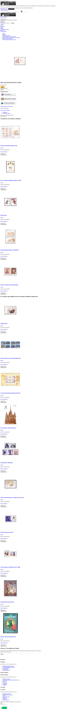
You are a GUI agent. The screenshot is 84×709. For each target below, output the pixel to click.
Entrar (1, 151)
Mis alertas (5, 698)
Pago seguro (5, 680)
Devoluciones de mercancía (8, 694)
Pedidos (4, 695)
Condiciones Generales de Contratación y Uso (11, 679)
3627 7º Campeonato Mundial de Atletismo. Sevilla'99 (10, 180)
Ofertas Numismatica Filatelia (8, 666)
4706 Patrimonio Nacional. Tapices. (7, 601)
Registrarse (8, 110)
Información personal (6, 693)
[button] (42, 17)
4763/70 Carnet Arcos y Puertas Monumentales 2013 (10, 358)
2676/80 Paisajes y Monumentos (6, 462)
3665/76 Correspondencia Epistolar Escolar (8, 145)
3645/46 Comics (3, 215)
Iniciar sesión (2, 110)
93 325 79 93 (25, 12)
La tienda (4, 685)
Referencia (2, 116)
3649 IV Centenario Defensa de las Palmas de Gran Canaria (12, 497)
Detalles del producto (6, 113)
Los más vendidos (6, 668)
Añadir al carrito (4, 91)
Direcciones (5, 697)
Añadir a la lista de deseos (6, 106)
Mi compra (2, 22)
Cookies (4, 681)
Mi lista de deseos (6, 699)
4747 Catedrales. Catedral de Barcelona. (8, 427)
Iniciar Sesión (5, 10)
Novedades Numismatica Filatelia (9, 667)
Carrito (1, 10)
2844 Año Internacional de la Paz (6, 532)
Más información (4, 8)
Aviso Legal (5, 682)
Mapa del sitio (5, 669)
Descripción (5, 112)
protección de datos (61, 657)
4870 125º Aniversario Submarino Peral (8, 636)
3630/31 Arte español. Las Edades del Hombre (9, 284)
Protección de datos (6, 678)
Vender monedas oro (6, 670)
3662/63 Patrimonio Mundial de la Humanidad (9, 249)
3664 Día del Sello (3, 323)
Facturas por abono (6, 696)
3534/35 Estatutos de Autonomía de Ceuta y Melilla (10, 567)
